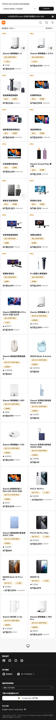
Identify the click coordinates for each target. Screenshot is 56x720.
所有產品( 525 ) (8, 28)
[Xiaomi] (3, 22)
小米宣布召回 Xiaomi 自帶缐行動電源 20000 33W (26, 17)
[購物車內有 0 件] (46, 22)
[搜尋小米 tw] (40, 22)
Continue (46, 9)
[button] (53, 2)
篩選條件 (49, 28)
